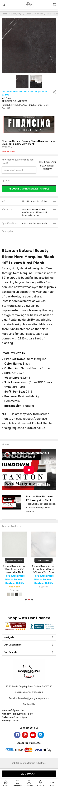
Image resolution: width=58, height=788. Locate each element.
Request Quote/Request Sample (29, 188)
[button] (29, 124)
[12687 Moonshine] (12, 594)
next (54, 566)
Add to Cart (43, 560)
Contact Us (29, 704)
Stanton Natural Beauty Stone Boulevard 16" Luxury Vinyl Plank (14, 569)
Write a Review (8, 152)
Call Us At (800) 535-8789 (29, 692)
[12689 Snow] (20, 594)
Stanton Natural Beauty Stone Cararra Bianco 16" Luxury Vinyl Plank (43, 569)
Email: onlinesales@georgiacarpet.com (29, 698)
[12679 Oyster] (8, 594)
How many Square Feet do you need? (18, 161)
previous (3, 566)
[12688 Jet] (16, 594)
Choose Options (14, 560)
